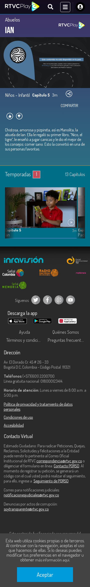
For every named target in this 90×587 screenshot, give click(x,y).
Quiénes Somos (65, 332)
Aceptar (45, 574)
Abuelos (12, 19)
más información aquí (52, 559)
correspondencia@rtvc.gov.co (59, 460)
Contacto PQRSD (66, 465)
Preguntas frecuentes (66, 340)
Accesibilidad (14, 425)
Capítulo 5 (13, 230)
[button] (78, 216)
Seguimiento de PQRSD (51, 480)
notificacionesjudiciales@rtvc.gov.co (31, 494)
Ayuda (24, 332)
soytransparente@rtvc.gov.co (26, 509)
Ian (7, 234)
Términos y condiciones (25, 340)
